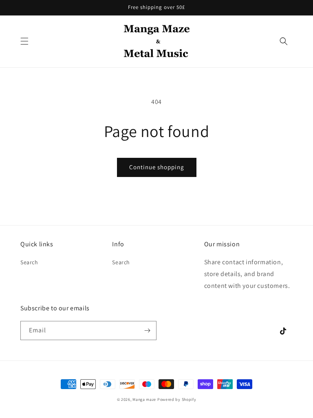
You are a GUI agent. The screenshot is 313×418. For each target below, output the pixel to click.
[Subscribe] (147, 330)
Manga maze (144, 399)
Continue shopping (156, 167)
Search (29, 262)
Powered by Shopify (176, 399)
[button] (24, 41)
